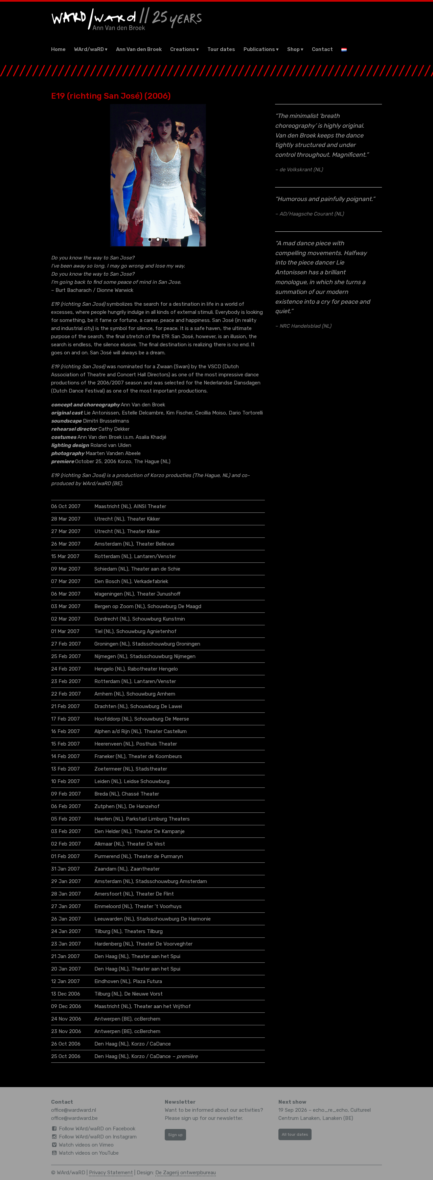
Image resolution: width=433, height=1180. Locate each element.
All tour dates (295, 1134)
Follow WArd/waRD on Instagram (98, 1137)
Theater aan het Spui (155, 956)
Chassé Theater (140, 794)
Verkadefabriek (151, 581)
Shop (293, 49)
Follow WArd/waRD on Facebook (97, 1129)
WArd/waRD (89, 49)
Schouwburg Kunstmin (158, 619)
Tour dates (221, 49)
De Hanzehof (144, 806)
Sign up (175, 1134)
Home (58, 49)
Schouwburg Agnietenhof (146, 631)
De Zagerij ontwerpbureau (185, 1173)
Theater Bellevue (155, 544)
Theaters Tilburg (143, 931)
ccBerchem (147, 1019)
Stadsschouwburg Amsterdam (171, 881)
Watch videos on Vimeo (86, 1145)
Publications (259, 49)
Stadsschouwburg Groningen (166, 644)
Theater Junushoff (158, 594)
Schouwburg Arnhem (151, 694)
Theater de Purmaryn (158, 856)
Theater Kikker (143, 519)
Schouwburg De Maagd (174, 606)
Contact (322, 49)
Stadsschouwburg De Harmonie (174, 919)
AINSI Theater (150, 506)
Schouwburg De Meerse (161, 719)
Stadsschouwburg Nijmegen (163, 656)
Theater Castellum (165, 731)
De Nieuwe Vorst (143, 994)
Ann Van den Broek (139, 49)
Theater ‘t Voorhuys (158, 906)
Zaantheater (145, 869)
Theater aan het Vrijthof (162, 1006)
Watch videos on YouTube (89, 1153)
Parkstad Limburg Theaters (158, 819)
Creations (182, 49)
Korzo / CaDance (151, 1044)
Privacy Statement (111, 1173)
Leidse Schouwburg (146, 781)
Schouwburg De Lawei (156, 706)
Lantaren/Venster (155, 556)
